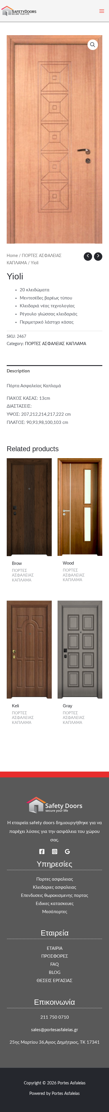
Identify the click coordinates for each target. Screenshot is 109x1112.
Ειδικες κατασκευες (55, 904)
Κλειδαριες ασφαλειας (54, 887)
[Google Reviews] (67, 851)
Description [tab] (18, 371)
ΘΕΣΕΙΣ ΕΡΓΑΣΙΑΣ (54, 981)
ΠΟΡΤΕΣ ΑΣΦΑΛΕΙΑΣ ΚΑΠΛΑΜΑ (55, 344)
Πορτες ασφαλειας (54, 879)
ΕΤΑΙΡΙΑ (54, 948)
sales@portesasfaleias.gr (54, 1030)
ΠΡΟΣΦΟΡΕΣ (54, 956)
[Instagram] (55, 851)
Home (12, 256)
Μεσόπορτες (54, 912)
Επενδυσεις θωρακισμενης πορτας (54, 895)
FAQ (54, 964)
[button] (92, 45)
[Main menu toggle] (102, 11)
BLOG (54, 972)
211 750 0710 (54, 1017)
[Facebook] (42, 851)
